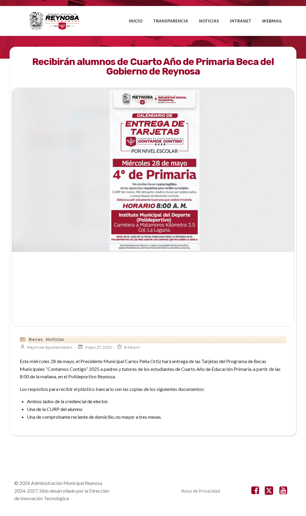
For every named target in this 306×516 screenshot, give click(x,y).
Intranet (240, 20)
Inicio (136, 20)
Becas (36, 339)
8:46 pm (132, 347)
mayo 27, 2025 (98, 347)
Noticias (209, 20)
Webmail (272, 20)
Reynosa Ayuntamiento (49, 347)
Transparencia (170, 20)
